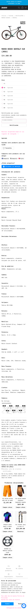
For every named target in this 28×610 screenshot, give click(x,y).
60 (8, 107)
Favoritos (19, 576)
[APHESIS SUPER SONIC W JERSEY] (7, 517)
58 (8, 103)
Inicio (4, 15)
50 (8, 87)
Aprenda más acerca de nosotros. (10, 599)
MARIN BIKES (6, 17)
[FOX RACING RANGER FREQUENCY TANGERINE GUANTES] (20, 491)
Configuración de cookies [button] (14, 607)
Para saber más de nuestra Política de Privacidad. (12, 596)
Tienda (11, 15)
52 (8, 91)
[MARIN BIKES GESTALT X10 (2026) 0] (14, 32)
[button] (4, 7)
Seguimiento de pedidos (8, 577)
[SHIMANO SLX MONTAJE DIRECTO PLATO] (7, 541)
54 (8, 95)
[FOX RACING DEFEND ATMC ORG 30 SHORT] (7, 491)
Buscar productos (8, 569)
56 (8, 99)
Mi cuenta (19, 568)
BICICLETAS (19, 15)
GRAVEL (14, 17)
